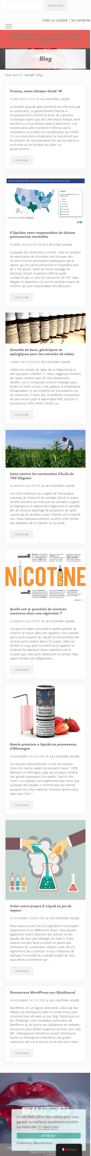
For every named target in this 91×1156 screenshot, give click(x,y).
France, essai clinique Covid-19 (36, 91)
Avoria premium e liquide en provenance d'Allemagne (43, 747)
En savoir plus (48, 1127)
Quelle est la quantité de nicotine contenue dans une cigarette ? (38, 611)
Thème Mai (53, 1152)
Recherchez (56, 5)
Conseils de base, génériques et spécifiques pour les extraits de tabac (42, 352)
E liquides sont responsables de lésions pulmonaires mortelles (42, 235)
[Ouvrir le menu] (45, 1104)
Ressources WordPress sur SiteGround (42, 993)
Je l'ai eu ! (49, 1135)
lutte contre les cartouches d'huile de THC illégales (42, 476)
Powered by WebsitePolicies (35, 1143)
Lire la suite (24, 160)
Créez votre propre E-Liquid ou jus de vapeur (41, 908)
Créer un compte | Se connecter (66, 20)
